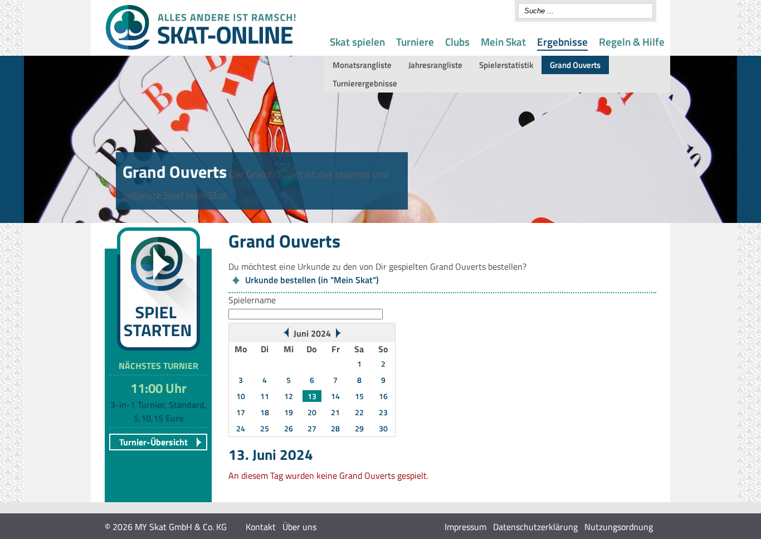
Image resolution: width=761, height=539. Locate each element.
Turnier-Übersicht (153, 442)
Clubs (457, 41)
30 (383, 428)
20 (312, 412)
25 (264, 428)
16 (383, 396)
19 (288, 412)
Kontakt (261, 526)
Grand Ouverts (575, 65)
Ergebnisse (562, 41)
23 (383, 412)
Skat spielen (357, 41)
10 (240, 396)
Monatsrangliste (362, 65)
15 (359, 396)
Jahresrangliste (435, 65)
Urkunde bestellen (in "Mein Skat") (312, 280)
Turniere (415, 41)
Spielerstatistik (506, 65)
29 (359, 428)
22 (359, 412)
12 (288, 396)
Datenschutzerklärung (535, 526)
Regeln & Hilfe (632, 41)
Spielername (252, 300)
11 (264, 396)
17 (240, 412)
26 (288, 428)
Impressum (465, 526)
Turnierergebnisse (365, 83)
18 (264, 412)
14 (335, 396)
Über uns (299, 526)
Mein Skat (503, 41)
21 (335, 412)
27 (312, 428)
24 (240, 428)
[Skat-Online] (200, 47)
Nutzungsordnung (618, 526)
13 (312, 396)
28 (335, 428)
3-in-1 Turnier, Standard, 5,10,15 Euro (158, 411)
